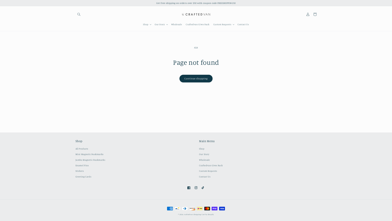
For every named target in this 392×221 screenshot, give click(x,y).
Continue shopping (196, 78)
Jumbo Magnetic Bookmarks (90, 160)
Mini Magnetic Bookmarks (89, 154)
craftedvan (188, 214)
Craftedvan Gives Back (211, 165)
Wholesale (204, 160)
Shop (201, 148)
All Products (81, 148)
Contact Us (204, 176)
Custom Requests (208, 171)
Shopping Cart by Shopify (203, 214)
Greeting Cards (83, 176)
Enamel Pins (82, 165)
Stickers (79, 171)
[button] (79, 14)
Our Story (204, 154)
